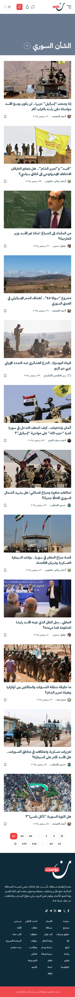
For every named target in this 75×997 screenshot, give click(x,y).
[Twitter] (64, 910)
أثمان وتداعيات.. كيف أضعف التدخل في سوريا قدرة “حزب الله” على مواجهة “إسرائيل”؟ (39, 430)
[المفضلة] (19, 7)
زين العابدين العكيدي (55, 375)
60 (30, 836)
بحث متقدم (16, 947)
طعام (50, 960)
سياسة (66, 921)
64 (51, 844)
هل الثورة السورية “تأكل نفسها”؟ (48, 816)
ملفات (34, 927)
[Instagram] (55, 910)
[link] (27, 46)
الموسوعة (32, 960)
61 (22, 836)
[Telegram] (51, 910)
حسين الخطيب (58, 505)
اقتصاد (49, 921)
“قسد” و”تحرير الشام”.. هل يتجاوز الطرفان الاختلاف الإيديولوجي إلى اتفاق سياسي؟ (41, 171)
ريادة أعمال (47, 941)
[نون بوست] (59, 7)
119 (24, 844)
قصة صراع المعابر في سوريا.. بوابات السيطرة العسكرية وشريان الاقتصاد (41, 560)
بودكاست (33, 947)
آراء (68, 941)
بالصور (34, 967)
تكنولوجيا (65, 967)
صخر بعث (61, 699)
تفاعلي (34, 954)
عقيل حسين (59, 246)
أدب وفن (48, 934)
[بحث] (33, 7)
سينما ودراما (46, 954)
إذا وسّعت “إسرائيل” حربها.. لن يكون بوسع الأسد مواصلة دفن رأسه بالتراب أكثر (38, 106)
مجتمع (66, 927)
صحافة (49, 927)
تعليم (66, 960)
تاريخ (67, 947)
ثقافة (50, 973)
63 (59, 844)
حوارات (34, 941)
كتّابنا (19, 927)
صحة (50, 967)
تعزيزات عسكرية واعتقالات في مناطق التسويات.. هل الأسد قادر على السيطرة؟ (39, 754)
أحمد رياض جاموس (55, 181)
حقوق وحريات (62, 934)
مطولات (33, 934)
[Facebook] (68, 910)
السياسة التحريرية (13, 941)
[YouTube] (59, 910)
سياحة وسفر (46, 947)
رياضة (66, 954)
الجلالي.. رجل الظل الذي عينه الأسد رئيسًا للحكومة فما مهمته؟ (43, 625)
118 (34, 844)
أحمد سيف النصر (57, 440)
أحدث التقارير (31, 921)
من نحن (17, 921)
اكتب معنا (17, 934)
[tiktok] (46, 910)
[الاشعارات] (27, 7)
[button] (68, 6)
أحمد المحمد (59, 116)
